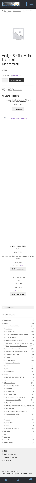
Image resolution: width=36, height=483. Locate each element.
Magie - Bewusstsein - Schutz (14, 340)
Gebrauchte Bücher (9, 383)
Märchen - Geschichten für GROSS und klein (18, 405)
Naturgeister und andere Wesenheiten (16, 346)
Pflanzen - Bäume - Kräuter (13, 349)
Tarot (7, 366)
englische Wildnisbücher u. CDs (15, 377)
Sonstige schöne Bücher (13, 363)
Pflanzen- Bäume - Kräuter (13, 414)
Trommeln (6, 440)
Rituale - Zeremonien (12, 417)
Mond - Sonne (10, 408)
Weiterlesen (18, 109)
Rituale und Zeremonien (12, 354)
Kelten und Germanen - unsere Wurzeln (17, 334)
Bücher (9, 11)
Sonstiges (7, 437)
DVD (5, 380)
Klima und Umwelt (11, 337)
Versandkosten (17, 75)
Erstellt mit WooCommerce (24, 473)
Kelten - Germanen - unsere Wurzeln (16, 397)
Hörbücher (7, 431)
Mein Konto (6, 480)
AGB (5, 451)
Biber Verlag (7, 320)
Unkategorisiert (8, 442)
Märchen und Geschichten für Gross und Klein (19, 343)
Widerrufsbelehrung (10, 454)
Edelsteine (9, 329)
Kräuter (6, 434)
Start (5, 11)
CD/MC (6, 374)
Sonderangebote (10, 360)
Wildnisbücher (10, 371)
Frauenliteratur (17, 11)
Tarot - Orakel (9, 423)
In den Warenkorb (16, 80)
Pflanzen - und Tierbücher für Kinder (16, 351)
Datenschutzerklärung (10, 457)
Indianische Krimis (11, 394)
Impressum (7, 461)
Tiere (7, 368)
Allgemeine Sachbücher (12, 326)
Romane (8, 357)
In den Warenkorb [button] (18, 269)
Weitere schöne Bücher (12, 428)
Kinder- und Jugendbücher (13, 400)
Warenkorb (27, 478)
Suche (18, 480)
